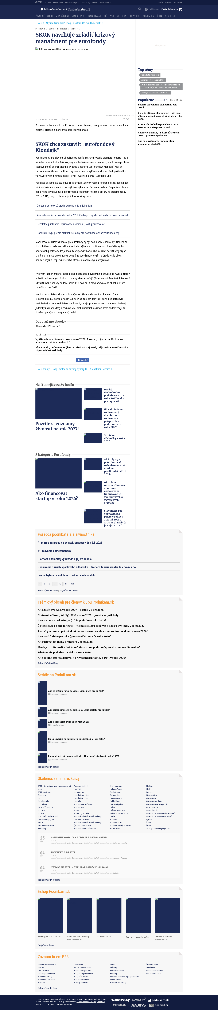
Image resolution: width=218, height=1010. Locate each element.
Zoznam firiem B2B (53, 956)
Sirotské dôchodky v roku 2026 (114, 438)
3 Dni (166, 100)
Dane (125, 16)
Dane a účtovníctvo (45, 807)
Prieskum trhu (115, 979)
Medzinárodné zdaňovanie (85, 828)
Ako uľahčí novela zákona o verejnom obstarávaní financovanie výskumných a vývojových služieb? (114, 492)
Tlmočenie (150, 967)
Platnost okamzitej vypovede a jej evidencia (65, 559)
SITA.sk (48, 2)
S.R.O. (50, 16)
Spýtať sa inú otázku (68, 590)
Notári (112, 964)
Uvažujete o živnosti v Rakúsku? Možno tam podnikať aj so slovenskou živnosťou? (89, 647)
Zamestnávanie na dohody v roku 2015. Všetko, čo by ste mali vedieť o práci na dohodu (83, 215)
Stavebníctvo (151, 795)
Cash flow (42, 795)
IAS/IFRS (77, 789)
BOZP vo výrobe (44, 792)
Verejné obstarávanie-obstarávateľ (160, 813)
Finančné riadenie (81, 786)
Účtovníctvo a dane (154, 801)
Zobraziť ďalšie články (48, 663)
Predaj (112, 816)
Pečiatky (113, 967)
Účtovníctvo (112, 16)
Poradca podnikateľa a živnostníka (66, 534)
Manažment (62, 16)
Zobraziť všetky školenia (49, 879)
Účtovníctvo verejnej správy (157, 804)
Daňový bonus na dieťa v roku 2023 (155, 92)
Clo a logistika (43, 801)
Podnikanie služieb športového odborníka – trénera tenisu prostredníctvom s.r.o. (87, 567)
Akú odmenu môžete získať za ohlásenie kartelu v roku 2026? (79, 710)
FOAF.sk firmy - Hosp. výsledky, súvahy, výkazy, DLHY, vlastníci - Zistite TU (74, 369)
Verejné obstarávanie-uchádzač (159, 816)
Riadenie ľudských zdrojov (120, 825)
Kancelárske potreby (82, 970)
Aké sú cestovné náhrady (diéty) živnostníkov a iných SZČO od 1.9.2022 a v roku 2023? (161, 86)
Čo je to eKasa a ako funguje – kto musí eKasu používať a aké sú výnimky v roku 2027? (160, 116)
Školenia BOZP (152, 964)
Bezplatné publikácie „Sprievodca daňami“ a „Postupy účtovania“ (71, 224)
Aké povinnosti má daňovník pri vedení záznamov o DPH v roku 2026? (82, 657)
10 (60, 584)
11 (66, 584)
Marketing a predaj (81, 813)
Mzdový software (81, 982)
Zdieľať (84, 360)
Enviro (40, 822)
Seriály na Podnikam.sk (57, 674)
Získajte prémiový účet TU (79, 9)
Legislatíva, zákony (81, 798)
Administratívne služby (47, 964)
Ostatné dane (115, 795)
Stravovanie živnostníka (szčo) (137, 937)
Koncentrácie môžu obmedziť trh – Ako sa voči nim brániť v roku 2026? (83, 756)
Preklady (113, 973)
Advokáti (41, 967)
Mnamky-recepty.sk (72, 2)
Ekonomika (148, 16)
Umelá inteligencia (153, 807)
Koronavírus (79, 792)
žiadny (149, 822)
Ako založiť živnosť (47, 326)
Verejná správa (152, 810)
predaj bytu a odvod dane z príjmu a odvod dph (66, 575)
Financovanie (94, 16)
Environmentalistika (46, 825)
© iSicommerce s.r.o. (51, 999)
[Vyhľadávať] (140, 9)
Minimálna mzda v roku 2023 (152, 80)
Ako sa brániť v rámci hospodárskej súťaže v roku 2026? (76, 691)
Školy (148, 789)
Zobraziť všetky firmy (48, 988)
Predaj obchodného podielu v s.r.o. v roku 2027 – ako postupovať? (114, 395)
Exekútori (41, 982)
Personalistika (116, 798)
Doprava (41, 810)
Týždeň (172, 100)
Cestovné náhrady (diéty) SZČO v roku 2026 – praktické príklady (78, 615)
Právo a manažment (118, 810)
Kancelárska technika (82, 967)
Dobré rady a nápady (89, 2)
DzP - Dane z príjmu (46, 819)
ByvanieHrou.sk (105, 2)
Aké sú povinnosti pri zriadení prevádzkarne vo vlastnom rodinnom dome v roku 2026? (93, 631)
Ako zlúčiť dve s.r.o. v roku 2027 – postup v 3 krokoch (71, 609)
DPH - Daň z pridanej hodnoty (50, 816)
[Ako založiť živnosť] (109, 915)
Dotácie (41, 813)
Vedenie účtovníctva (154, 970)
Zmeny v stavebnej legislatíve (158, 828)
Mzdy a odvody (116, 786)
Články (51, 29)
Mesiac (180, 100)
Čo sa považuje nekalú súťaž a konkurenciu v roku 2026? (76, 739)
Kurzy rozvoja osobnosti (83, 973)
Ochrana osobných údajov (86, 1002)
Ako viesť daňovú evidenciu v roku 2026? (68, 721)
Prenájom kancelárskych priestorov (124, 976)
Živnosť (40, 16)
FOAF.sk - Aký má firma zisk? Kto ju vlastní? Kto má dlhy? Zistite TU (70, 23)
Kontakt (47, 1004)
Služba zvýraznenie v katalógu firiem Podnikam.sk (78, 938)
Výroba (149, 819)
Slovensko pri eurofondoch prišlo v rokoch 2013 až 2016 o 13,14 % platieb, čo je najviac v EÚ (115, 518)
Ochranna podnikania (59, 694)
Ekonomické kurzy (45, 976)
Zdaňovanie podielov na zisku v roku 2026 (64, 652)
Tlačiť (127, 119)
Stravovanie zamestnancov (54, 551)
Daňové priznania (57, 725)
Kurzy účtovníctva (81, 976)
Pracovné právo (116, 804)
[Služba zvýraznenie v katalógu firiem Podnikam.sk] (79, 915)
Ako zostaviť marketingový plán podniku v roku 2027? (72, 620)
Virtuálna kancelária (154, 973)
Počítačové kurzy (117, 970)
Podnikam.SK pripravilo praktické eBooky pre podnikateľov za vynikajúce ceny (78, 232)
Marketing (78, 16)
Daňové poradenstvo (46, 973)
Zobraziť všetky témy (48, 590)
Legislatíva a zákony (82, 795)
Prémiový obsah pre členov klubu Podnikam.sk (76, 602)
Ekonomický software (46, 979)
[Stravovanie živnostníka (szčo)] (138, 915)
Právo (112, 807)
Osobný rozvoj (115, 792)
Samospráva (115, 828)
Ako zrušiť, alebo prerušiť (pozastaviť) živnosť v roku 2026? (74, 636)
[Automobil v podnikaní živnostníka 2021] (167, 915)
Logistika (77, 801)
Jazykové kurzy (80, 964)
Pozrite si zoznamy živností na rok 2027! (57, 426)
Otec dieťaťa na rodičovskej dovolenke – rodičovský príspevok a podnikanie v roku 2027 (113, 418)
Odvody (134, 16)
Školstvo (149, 786)
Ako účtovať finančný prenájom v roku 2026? (65, 641)
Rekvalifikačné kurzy (118, 982)
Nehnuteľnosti (116, 789)
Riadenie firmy (116, 822)
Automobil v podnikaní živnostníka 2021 (163, 938)
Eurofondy (74, 29)
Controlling (42, 804)
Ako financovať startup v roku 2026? (56, 496)
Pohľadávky (115, 801)
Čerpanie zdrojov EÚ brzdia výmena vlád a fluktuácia (64, 205)
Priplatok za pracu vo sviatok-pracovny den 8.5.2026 (70, 542)
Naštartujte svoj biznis (150, 75)
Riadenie (113, 819)
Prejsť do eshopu (46, 945)
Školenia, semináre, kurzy (59, 778)
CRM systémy (43, 970)
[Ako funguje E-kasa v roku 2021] (50, 915)
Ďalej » (73, 584)
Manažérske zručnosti (83, 804)
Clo (39, 798)
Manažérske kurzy (81, 979)
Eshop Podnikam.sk (54, 891)
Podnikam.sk (58, 2)
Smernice (150, 792)
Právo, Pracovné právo (119, 813)
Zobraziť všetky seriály (48, 766)
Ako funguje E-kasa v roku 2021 (49, 937)
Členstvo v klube (166, 16)
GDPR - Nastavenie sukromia (61, 1004)
